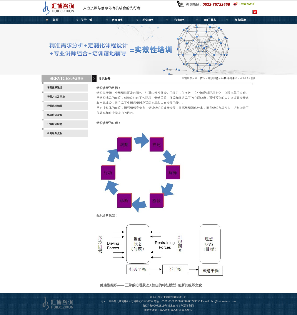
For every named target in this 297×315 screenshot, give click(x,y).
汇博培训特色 (54, 124)
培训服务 (148, 20)
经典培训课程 (54, 115)
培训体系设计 (54, 87)
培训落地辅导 (54, 105)
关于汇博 (86, 20)
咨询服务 (117, 20)
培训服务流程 (54, 133)
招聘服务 (179, 20)
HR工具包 (210, 20)
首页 (55, 20)
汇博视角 (241, 20)
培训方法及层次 (56, 96)
